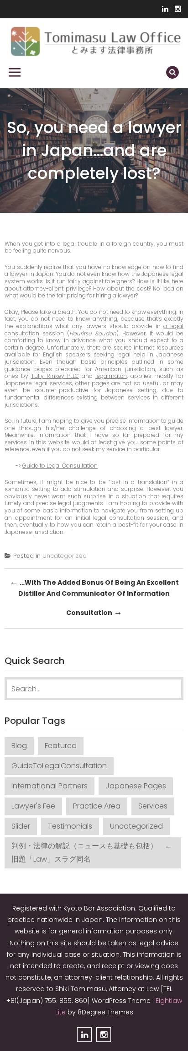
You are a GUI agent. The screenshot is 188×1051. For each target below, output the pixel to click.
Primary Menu (14, 72)
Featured (61, 745)
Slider (20, 826)
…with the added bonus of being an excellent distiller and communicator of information (94, 587)
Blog (19, 745)
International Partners (49, 786)
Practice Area (96, 806)
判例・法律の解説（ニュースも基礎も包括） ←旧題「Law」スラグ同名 (91, 852)
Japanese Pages (135, 786)
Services (152, 806)
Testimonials (70, 826)
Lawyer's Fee (33, 806)
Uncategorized (64, 555)
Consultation (94, 612)
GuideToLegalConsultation (59, 765)
